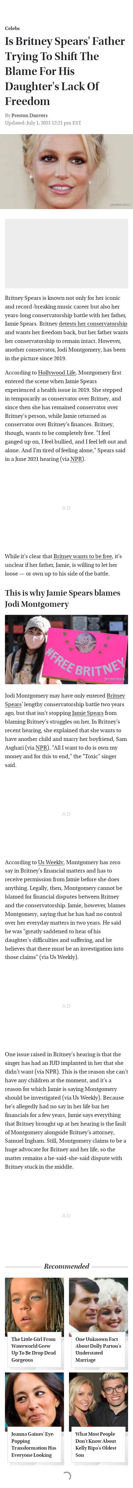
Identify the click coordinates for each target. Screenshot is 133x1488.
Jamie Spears (88, 713)
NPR (76, 459)
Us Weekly (50, 862)
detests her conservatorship (93, 324)
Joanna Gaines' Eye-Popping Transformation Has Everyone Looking (33, 1444)
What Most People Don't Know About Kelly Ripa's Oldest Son (95, 1444)
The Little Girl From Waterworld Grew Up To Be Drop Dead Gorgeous (33, 1349)
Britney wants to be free (83, 556)
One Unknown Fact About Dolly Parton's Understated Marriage (98, 1349)
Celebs (12, 28)
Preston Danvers (29, 115)
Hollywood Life (56, 373)
